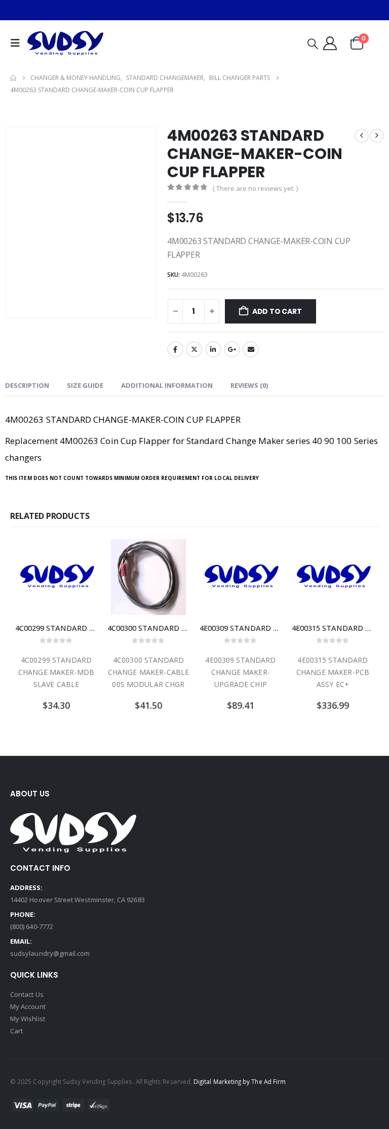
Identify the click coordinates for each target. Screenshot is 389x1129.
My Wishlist (27, 1018)
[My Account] (330, 43)
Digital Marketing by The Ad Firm (239, 1081)
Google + (232, 349)
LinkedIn (213, 349)
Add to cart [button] (80, 556)
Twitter (194, 349)
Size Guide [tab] (85, 385)
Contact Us (27, 994)
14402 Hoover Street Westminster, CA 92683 (77, 899)
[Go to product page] (56, 577)
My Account (28, 1006)
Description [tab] (27, 385)
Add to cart (277, 311)
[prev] (362, 136)
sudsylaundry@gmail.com (50, 953)
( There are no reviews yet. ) (255, 188)
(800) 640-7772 (31, 926)
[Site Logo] (65, 43)
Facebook (175, 349)
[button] (17, 43)
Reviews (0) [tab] (249, 385)
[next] (377, 136)
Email (251, 349)
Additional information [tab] (167, 385)
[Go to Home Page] (13, 78)
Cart (16, 1030)
